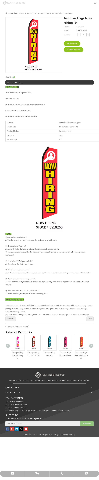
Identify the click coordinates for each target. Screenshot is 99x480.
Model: (66, 27)
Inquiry (73, 43)
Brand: (66, 30)
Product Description (15, 82)
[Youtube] (26, 429)
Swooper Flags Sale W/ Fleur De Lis (67, 355)
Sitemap (72, 434)
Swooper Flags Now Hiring (17, 326)
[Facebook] (7, 429)
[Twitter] (21, 429)
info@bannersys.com (19, 407)
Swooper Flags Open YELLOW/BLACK (83, 355)
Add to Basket (73, 49)
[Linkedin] (17, 429)
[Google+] (12, 429)
